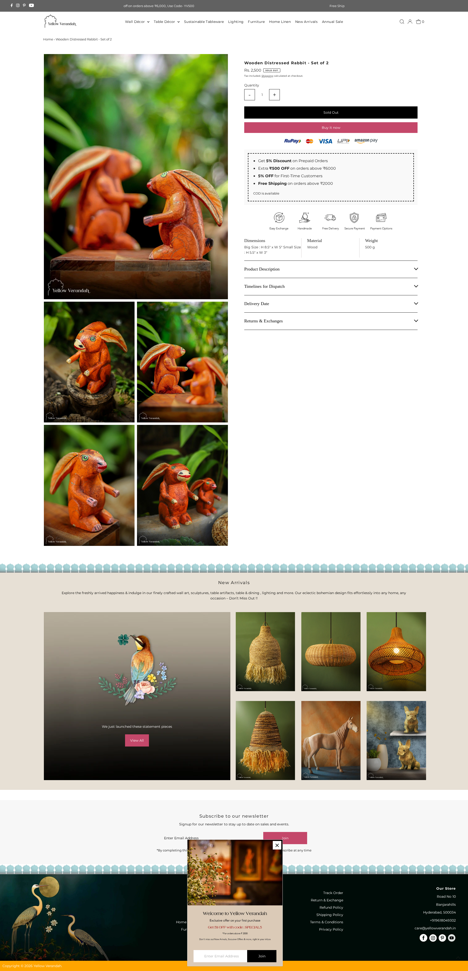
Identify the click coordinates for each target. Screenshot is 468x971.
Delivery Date (256, 303)
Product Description (262, 269)
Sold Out (331, 112)
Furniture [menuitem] (256, 21)
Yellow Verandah (47, 966)
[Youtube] (31, 6)
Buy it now (331, 127)
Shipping (267, 75)
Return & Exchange (327, 900)
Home (48, 39)
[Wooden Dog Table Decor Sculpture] (396, 740)
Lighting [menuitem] (236, 21)
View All (137, 740)
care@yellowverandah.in (435, 928)
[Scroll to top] (458, 957)
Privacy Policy (331, 929)
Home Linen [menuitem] (280, 21)
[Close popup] (277, 845)
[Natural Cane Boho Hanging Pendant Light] (331, 651)
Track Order (333, 893)
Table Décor (165, 21)
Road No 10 (446, 896)
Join (285, 838)
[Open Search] (402, 21)
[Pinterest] (24, 6)
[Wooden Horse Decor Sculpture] (331, 740)
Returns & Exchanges (263, 321)
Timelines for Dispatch (264, 286)
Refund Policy (331, 907)
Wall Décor (135, 21)
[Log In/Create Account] (410, 21)
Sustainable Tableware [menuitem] (204, 21)
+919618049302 (443, 920)
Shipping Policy (329, 915)
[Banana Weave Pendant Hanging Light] (265, 651)
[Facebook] (12, 6)
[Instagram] (18, 6)
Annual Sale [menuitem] (332, 21)
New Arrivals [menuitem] (306, 21)
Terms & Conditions (326, 922)
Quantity (251, 85)
